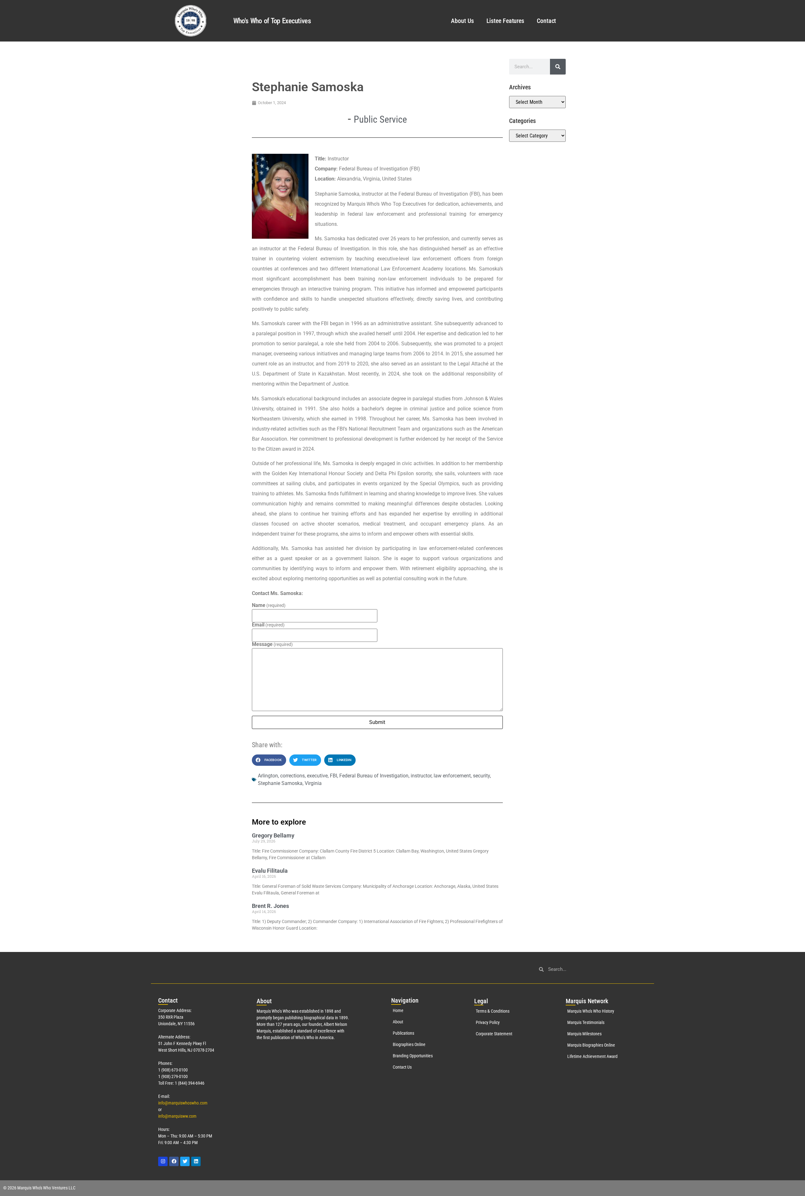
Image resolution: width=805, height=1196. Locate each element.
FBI (333, 776)
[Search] (558, 67)
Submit (377, 722)
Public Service (380, 119)
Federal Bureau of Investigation (373, 776)
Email (268, 624)
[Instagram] (163, 1161)
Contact (546, 21)
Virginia (313, 783)
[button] (269, 759)
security (481, 776)
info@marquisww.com (177, 1116)
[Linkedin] (196, 1161)
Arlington (268, 776)
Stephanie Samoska (280, 783)
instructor (421, 776)
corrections (292, 776)
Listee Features (505, 21)
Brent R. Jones (270, 906)
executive (317, 776)
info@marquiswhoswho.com (183, 1102)
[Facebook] (174, 1161)
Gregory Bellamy (273, 835)
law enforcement (452, 776)
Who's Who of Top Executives (272, 21)
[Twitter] (185, 1161)
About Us (462, 21)
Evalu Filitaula (270, 870)
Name (269, 605)
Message (272, 644)
